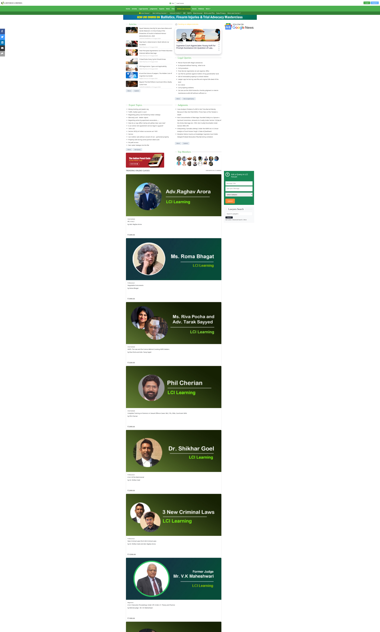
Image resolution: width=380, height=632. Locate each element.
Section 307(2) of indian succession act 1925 (142, 131)
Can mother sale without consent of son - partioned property (148, 137)
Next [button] (218, 184)
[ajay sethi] (216, 158)
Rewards (193, 285)
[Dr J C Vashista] (211, 158)
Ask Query (137, 149)
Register (374, 3)
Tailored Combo (175, 13)
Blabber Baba (134, 224)
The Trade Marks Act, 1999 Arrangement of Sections (196, 221)
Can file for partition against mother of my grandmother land (198, 74)
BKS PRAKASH (135, 247)
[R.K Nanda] (195, 163)
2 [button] (163, 210)
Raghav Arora (143, 78)
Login (367, 3)
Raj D (132, 236)
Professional (193, 189)
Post (137, 274)
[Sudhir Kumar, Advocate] (205, 158)
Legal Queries (143, 9)
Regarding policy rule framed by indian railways (144, 115)
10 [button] (187, 210)
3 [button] (166, 210)
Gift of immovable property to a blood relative (193, 76)
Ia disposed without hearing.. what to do (191, 65)
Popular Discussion (139, 214)
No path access (133, 142)
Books (194, 9)
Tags (192, 288)
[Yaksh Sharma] (211, 163)
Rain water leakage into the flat (138, 145)
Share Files (172, 291)
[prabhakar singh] (189, 163)
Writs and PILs (209, 13)
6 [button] (175, 210)
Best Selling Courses (159, 13)
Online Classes (138, 170)
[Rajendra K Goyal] (179, 158)
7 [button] (178, 210)
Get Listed (228, 220)
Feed (149, 291)
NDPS (189, 13)
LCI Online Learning (197, 293)
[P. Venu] (179, 163)
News (168, 9)
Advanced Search (237, 220)
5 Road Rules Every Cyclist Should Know (152, 59)
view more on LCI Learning (213, 170)
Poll (170, 288)
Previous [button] (127, 184)
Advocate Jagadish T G (137, 253)
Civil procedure (183, 68)
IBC (184, 13)
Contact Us (176, 297)
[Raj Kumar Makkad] (184, 158)
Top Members (184, 152)
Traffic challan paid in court (137, 112)
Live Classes (145, 13)
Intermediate (136, 177)
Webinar (201, 9)
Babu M (133, 259)
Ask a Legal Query (188, 99)
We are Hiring (134, 297)
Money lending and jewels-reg (138, 109)
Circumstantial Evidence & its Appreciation (193, 252)
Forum (128, 288)
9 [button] (184, 210)
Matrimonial (197, 13)
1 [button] (160, 210)
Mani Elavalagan (135, 264)
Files (173, 9)
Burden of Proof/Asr (185, 255)
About (127, 297)
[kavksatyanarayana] (205, 163)
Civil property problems (186, 88)
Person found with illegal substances (190, 63)
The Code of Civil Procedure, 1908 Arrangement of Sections (198, 219)
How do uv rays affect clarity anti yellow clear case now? (146, 123)
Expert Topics (135, 105)
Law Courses (180, 3)
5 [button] (172, 210)
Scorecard (172, 285)
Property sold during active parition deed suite (143, 140)
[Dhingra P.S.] (184, 163)
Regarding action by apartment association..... (143, 120)
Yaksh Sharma (143, 47)
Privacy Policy (167, 297)
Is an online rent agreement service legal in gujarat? (145, 126)
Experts (161, 9)
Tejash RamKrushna (136, 241)
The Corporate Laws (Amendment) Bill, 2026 (193, 232)
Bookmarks (172, 293)
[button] (218, 31)
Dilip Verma (134, 270)
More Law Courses (234, 13)
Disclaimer (160, 297)
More (207, 9)
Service (130, 134)
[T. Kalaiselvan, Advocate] (195, 158)
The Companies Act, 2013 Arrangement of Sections (196, 230)
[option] (173, 191)
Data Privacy (221, 13)
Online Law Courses (183, 9)
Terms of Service (150, 297)
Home (128, 9)
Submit (136, 91)
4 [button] (169, 210)
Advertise (142, 297)
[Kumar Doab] (189, 158)
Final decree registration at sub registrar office (193, 71)
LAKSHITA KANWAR (144, 38)
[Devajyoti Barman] (200, 158)
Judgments (153, 9)
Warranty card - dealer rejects (138, 117)
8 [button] (181, 210)
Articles (134, 9)
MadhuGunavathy (136, 230)
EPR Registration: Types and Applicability (153, 66)
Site (173, 3)
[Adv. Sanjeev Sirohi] (200, 163)
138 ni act (131, 128)
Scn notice (181, 85)
